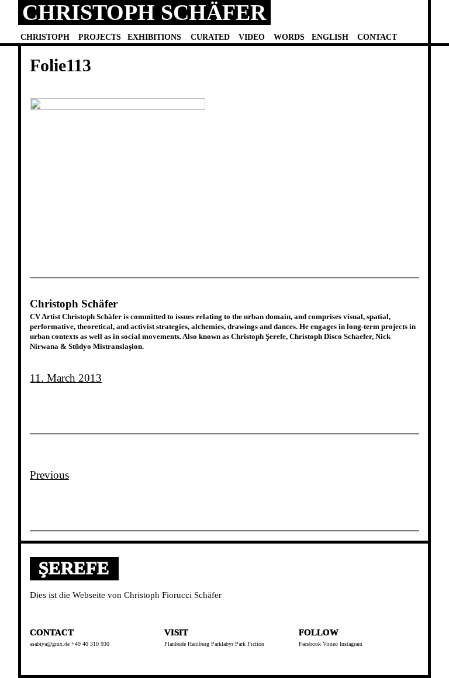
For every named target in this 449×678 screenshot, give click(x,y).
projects (99, 37)
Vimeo (330, 644)
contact (377, 37)
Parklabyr (222, 644)
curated (210, 37)
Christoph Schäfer (144, 12)
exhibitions (154, 37)
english (330, 37)
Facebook (310, 644)
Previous (49, 475)
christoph (45, 37)
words (289, 37)
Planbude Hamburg (186, 644)
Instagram (351, 644)
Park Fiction (249, 644)
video (252, 37)
